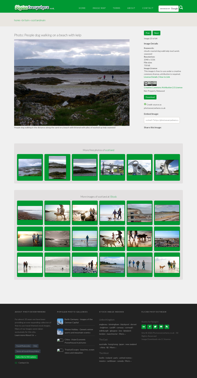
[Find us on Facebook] (149, 327)
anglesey (103, 324)
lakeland (127, 330)
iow (120, 330)
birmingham (114, 324)
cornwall (129, 327)
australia (103, 344)
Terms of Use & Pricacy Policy (27, 351)
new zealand (131, 344)
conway (120, 327)
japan (121, 344)
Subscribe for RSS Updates (26, 357)
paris (115, 358)
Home (82, 8)
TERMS (116, 8)
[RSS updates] (161, 327)
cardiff (112, 327)
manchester (112, 334)
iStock (113, 196)
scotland (109, 150)
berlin (101, 358)
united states (125, 358)
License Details (151, 77)
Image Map (99, 8)
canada (120, 361)
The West (104, 353)
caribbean (111, 361)
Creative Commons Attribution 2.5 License (163, 87)
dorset (134, 324)
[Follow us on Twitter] (155, 327)
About (131, 8)
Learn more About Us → (25, 335)
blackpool (125, 324)
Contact (148, 8)
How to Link (164, 77)
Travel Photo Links (23, 346)
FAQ (35, 346)
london (102, 334)
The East (103, 339)
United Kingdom (107, 319)
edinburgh (103, 330)
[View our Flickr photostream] (143, 327)
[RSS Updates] (167, 327)
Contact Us (23, 362)
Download (150, 97)
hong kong (113, 344)
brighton (104, 327)
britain (25, 20)
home (17, 20)
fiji (107, 347)
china (102, 347)
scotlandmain (38, 20)
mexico (102, 361)
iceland (109, 358)
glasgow (113, 330)
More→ (122, 334)
